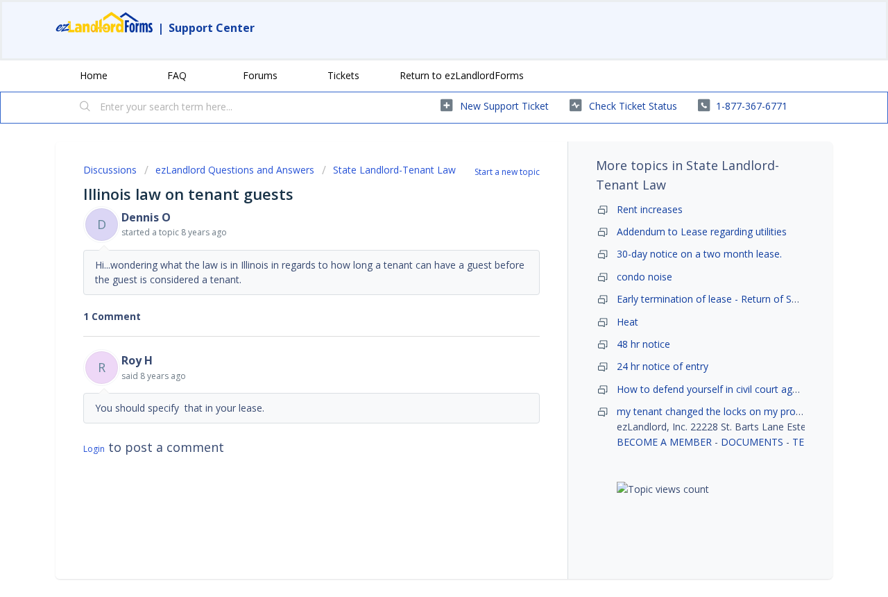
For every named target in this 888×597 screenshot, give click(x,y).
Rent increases (650, 209)
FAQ (177, 75)
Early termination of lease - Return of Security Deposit (738, 298)
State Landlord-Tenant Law (394, 169)
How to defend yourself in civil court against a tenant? (740, 389)
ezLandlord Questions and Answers (234, 169)
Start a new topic (507, 172)
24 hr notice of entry (662, 366)
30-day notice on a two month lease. (699, 253)
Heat (627, 321)
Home (94, 75)
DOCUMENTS (752, 441)
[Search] (85, 107)
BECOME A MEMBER (664, 441)
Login (94, 449)
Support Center (212, 27)
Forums (260, 75)
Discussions (110, 169)
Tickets (343, 75)
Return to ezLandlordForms (462, 75)
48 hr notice (643, 344)
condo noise (644, 276)
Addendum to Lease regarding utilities (702, 231)
